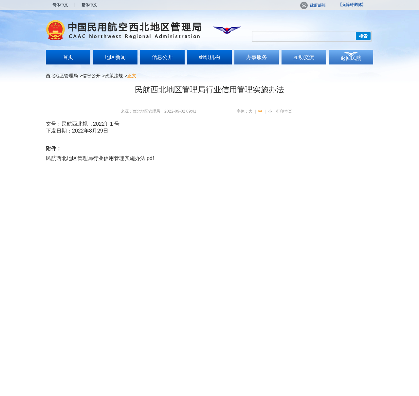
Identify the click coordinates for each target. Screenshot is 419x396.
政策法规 (114, 75)
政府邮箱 (318, 5)
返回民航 (350, 58)
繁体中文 (89, 5)
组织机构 (209, 57)
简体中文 (60, 5)
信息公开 (162, 57)
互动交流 (303, 57)
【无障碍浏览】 (352, 4)
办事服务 (256, 57)
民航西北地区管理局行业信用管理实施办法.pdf (100, 158)
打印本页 (284, 111)
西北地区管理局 (62, 75)
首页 (68, 57)
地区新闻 (115, 57)
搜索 (363, 36)
